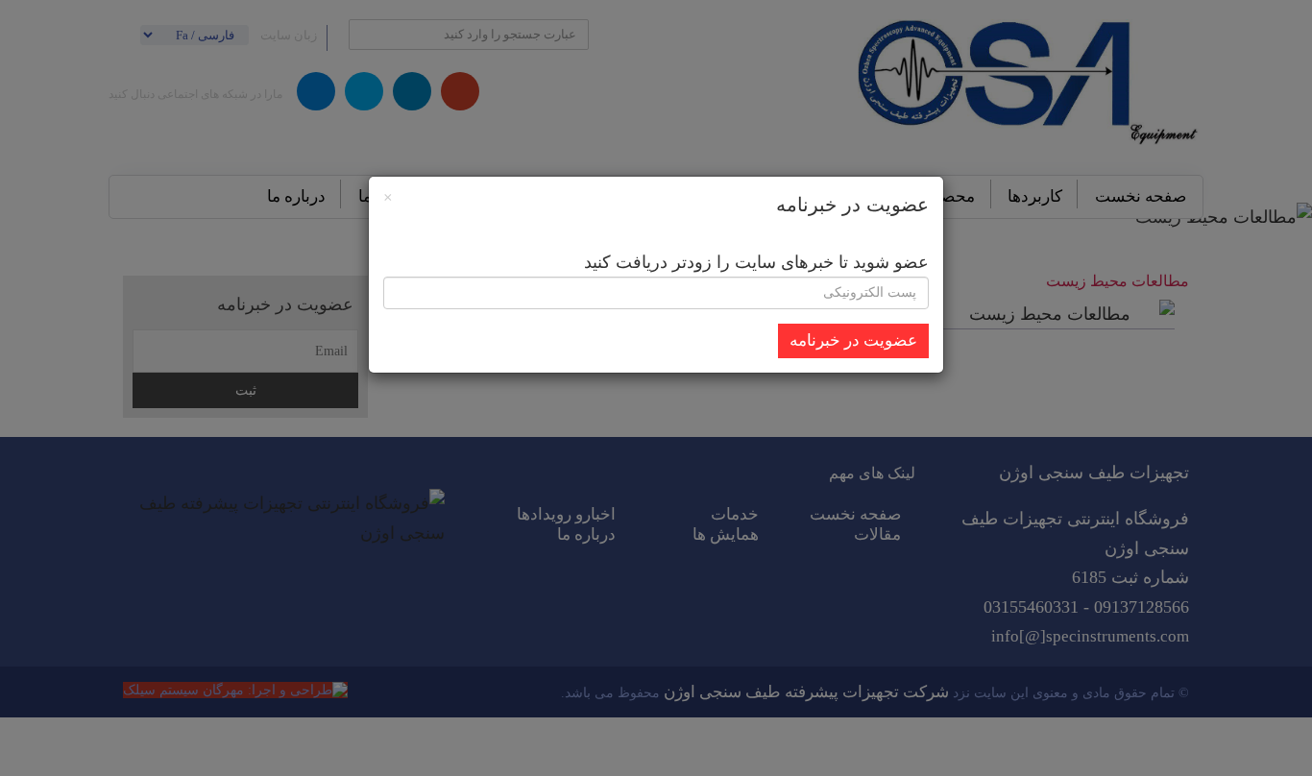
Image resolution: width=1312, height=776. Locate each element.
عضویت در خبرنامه (853, 340)
